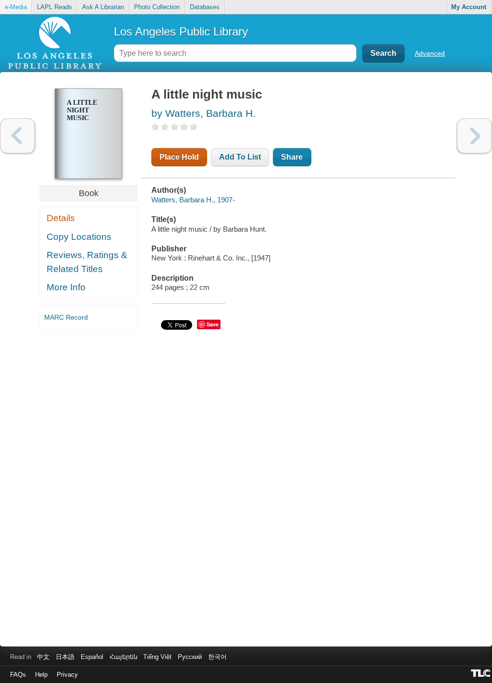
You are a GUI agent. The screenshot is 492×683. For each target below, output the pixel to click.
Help (41, 674)
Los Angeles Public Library (181, 31)
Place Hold (179, 157)
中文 (43, 656)
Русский (190, 656)
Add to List (240, 157)
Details (61, 218)
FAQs (18, 674)
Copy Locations (79, 237)
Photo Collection (157, 7)
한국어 (217, 656)
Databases (205, 7)
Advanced (430, 53)
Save (213, 324)
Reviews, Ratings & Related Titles (87, 262)
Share (292, 157)
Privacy (67, 674)
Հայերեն (123, 656)
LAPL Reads (54, 7)
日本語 (65, 656)
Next (474, 135)
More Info (66, 287)
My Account (468, 7)
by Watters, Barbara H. (203, 113)
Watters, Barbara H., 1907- (193, 200)
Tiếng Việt (157, 656)
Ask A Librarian (103, 7)
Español (92, 656)
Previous (17, 135)
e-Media (16, 7)
